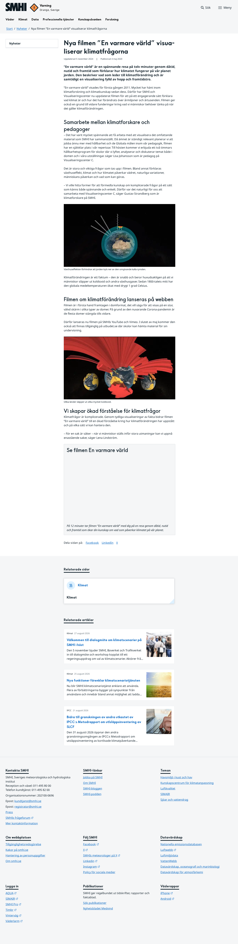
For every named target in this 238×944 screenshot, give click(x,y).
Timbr (28, 910)
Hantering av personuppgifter (25, 855)
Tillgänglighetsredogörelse (23, 844)
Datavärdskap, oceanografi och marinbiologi (190, 866)
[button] (205, 7)
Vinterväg (31, 915)
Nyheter (22, 29)
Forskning (111, 19)
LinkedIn (108, 543)
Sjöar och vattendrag (174, 800)
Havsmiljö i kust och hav (176, 777)
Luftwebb (185, 850)
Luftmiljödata (169, 855)
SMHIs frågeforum (37, 818)
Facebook (92, 543)
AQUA (28, 893)
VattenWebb (168, 861)
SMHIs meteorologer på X (118, 855)
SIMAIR (165, 794)
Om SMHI (89, 783)
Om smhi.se (13, 861)
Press (9, 812)
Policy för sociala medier (99, 872)
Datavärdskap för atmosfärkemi (181, 872)
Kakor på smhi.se (17, 850)
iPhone (183, 893)
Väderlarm (31, 921)
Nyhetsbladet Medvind (98, 908)
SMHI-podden (92, 794)
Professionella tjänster (58, 19)
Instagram (108, 866)
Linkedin (107, 861)
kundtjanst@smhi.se (27, 801)
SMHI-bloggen (92, 788)
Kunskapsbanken (89, 19)
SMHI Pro (30, 904)
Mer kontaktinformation (22, 823)
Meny (228, 7)
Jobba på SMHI (92, 777)
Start (9, 29)
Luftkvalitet (167, 788)
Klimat (22, 19)
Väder (10, 19)
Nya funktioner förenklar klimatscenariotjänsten (103, 680)
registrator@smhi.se (27, 806)
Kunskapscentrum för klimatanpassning (187, 783)
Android (184, 899)
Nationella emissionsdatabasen (181, 844)
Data (35, 19)
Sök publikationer (94, 903)
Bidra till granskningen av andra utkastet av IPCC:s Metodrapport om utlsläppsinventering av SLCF (104, 722)
